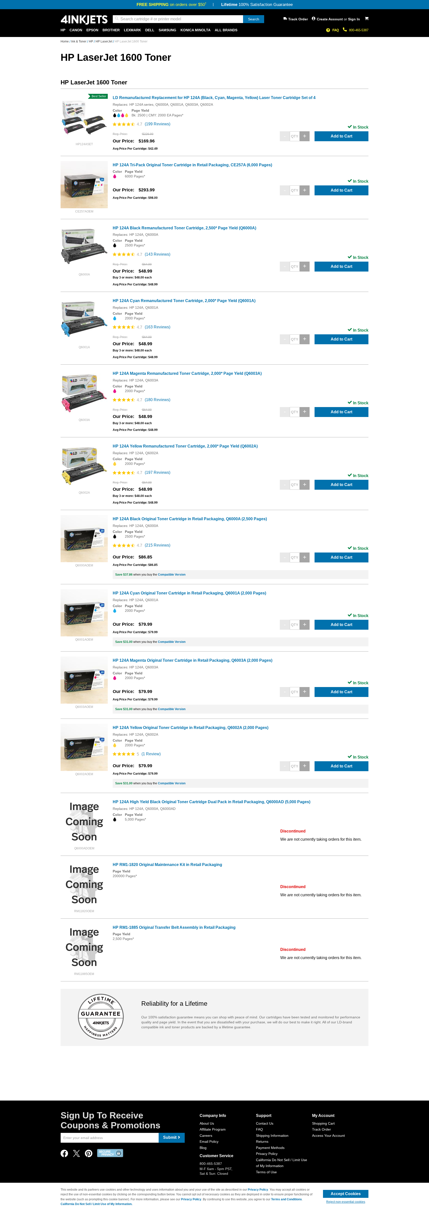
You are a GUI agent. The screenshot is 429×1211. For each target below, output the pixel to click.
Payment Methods (270, 1148)
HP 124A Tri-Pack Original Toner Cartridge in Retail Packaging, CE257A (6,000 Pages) (192, 165)
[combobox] (188, 19)
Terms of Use (266, 1172)
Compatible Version (171, 574)
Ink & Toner (79, 41)
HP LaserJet (104, 41)
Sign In (354, 19)
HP (91, 41)
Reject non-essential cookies (345, 1202)
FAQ (335, 30)
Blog (203, 1148)
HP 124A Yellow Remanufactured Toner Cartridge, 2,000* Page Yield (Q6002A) (185, 446)
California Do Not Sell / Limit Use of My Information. (96, 1204)
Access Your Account (328, 1136)
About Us (207, 1123)
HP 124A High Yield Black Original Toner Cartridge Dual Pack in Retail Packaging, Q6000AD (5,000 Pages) (211, 802)
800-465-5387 (358, 30)
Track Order (298, 19)
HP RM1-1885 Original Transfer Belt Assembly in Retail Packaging (174, 927)
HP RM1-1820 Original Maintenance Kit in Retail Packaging (167, 865)
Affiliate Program (213, 1129)
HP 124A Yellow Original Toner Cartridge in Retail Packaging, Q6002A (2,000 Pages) (190, 728)
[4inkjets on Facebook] (64, 1155)
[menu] (214, 30)
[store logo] (84, 20)
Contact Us (264, 1123)
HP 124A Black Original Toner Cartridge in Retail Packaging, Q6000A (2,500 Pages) (190, 519)
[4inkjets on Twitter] (76, 1155)
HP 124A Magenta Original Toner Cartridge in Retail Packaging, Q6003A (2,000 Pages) (192, 660)
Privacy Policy (267, 1154)
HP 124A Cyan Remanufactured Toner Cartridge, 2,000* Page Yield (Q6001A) (184, 301)
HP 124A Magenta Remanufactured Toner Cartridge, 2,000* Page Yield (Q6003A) (187, 373)
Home (65, 41)
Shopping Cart (323, 1123)
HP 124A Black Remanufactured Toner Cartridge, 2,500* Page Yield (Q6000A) (184, 228)
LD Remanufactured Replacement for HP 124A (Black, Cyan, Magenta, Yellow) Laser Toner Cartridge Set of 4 (214, 98)
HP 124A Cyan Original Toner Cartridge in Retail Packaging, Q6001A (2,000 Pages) (189, 593)
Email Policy (209, 1141)
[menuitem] (63, 30)
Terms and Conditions (286, 1199)
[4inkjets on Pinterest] (88, 1155)
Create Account (330, 19)
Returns (262, 1141)
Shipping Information (272, 1136)
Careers (206, 1136)
